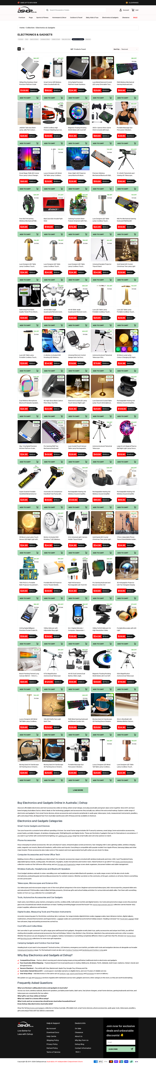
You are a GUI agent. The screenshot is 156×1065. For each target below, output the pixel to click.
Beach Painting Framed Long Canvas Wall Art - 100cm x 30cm (29, 675)
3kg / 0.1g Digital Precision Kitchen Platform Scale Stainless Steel (28, 447)
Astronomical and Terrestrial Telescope (102, 447)
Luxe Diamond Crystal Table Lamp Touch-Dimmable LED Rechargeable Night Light (102, 402)
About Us (78, 1036)
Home (22, 27)
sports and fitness (76, 974)
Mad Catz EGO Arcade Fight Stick (53, 220)
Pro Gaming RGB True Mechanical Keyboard (51, 447)
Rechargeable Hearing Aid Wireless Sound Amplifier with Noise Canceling (126, 402)
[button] (135, 10)
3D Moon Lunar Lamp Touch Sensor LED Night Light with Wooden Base (28, 538)
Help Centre (51, 1036)
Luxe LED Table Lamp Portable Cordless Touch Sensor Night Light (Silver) (101, 311)
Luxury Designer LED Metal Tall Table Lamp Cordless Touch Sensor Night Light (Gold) (28, 720)
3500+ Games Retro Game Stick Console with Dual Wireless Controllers (102, 129)
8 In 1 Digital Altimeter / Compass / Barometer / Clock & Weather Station (76, 629)
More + (78, 1052)
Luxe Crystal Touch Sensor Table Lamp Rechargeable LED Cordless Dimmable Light (77, 447)
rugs (67, 974)
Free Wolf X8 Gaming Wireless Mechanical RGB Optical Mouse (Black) (27, 220)
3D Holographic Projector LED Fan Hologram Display (126, 584)
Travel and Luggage (127, 919)
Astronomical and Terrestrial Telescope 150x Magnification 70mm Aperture (102, 356)
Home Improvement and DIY (103, 905)
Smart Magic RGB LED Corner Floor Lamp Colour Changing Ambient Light (29, 174)
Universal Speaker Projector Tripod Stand (102, 265)
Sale (29, 978)
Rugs (31, 17)
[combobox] (75, 10)
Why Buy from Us (81, 1040)
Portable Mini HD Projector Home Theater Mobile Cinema (53, 584)
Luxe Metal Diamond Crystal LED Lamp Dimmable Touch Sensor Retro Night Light (102, 83)
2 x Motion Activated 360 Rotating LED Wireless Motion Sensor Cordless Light (52, 356)
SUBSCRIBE (113, 1049)
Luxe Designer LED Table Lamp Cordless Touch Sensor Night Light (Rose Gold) (125, 766)
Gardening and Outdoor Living (92, 950)
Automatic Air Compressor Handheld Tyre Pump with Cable (53, 493)
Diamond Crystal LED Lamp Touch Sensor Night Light (77, 402)
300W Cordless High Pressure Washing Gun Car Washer (53, 129)
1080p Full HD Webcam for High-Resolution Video (102, 629)
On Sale (78, 1028)
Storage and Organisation (66, 864)
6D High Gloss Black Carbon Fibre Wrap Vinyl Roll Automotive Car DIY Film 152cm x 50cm (53, 402)
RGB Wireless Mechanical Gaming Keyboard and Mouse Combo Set (125, 83)
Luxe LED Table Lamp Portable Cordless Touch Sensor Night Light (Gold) (125, 311)
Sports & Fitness (42, 17)
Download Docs (53, 1032)
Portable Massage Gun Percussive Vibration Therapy (124, 129)
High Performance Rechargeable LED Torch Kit (77, 584)
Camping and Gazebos (26, 950)
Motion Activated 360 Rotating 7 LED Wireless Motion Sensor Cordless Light (52, 538)
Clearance (88, 39)
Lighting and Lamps (65, 836)
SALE (135, 17)
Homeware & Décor (59, 17)
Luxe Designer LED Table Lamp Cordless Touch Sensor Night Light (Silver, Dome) (52, 265)
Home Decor (131, 936)
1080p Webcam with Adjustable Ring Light (51, 629)
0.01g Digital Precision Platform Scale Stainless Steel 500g (76, 83)
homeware (90, 974)
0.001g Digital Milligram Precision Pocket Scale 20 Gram (28, 629)
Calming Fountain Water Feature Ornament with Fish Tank (77, 220)
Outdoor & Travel (76, 17)
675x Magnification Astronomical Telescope (52, 675)
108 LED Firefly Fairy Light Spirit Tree (52, 720)
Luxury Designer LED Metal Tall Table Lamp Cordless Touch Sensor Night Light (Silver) (53, 174)
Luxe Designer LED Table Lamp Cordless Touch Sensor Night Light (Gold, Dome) (27, 265)
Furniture (22, 17)
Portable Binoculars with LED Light (126, 629)
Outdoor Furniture (72, 950)
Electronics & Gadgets (78, 39)
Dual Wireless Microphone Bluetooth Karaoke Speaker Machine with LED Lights (28, 402)
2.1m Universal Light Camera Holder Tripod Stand (77, 538)
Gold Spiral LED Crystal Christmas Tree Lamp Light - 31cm (102, 538)
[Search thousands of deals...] (47, 10)
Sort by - (117, 49)
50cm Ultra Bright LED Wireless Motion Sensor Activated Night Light (125, 720)
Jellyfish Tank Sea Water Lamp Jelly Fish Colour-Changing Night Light (27, 129)
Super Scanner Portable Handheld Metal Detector (27, 493)
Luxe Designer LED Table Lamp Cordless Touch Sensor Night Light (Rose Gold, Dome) (76, 265)
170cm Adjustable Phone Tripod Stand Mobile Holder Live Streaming (126, 538)
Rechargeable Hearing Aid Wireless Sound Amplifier (101, 493)
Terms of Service (53, 1052)
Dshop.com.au (41, 1062)
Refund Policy (52, 1048)
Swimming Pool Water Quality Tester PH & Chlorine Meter (28, 311)
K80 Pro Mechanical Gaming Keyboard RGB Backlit (126, 220)
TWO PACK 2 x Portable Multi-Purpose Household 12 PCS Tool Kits (29, 584)
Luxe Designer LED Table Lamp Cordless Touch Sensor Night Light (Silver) (101, 220)
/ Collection (29, 27)
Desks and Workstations (124, 862)
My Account (51, 1028)
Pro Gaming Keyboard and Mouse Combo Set (101, 584)
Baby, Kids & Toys (92, 17)
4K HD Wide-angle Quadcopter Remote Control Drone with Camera (53, 311)
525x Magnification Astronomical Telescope (125, 675)
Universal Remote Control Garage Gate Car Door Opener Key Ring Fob (77, 356)
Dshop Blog (79, 1044)
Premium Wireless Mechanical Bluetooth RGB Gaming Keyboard (102, 174)
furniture (62, 974)
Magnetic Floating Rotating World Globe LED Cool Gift (77, 129)
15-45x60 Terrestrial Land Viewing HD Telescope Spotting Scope (125, 174)
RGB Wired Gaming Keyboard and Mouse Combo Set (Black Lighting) (78, 720)
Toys (32, 893)
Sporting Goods (26, 938)
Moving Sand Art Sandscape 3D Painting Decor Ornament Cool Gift (102, 720)
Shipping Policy (53, 1040)
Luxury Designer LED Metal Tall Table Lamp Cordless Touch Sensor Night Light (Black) (101, 766)
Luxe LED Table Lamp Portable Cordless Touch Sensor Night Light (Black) (28, 356)
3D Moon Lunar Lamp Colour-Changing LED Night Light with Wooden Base (126, 356)
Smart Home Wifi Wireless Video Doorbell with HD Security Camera (52, 83)
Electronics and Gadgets (36, 1008)
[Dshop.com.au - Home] (25, 1024)
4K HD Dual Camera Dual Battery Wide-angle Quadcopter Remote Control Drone (78, 675)
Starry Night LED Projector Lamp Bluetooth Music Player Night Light (77, 174)
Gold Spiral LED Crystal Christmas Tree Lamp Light (126, 265)
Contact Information (83, 1048)
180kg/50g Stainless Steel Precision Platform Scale (28, 83)
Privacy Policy (52, 1044)
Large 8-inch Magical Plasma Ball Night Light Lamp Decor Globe (126, 447)
